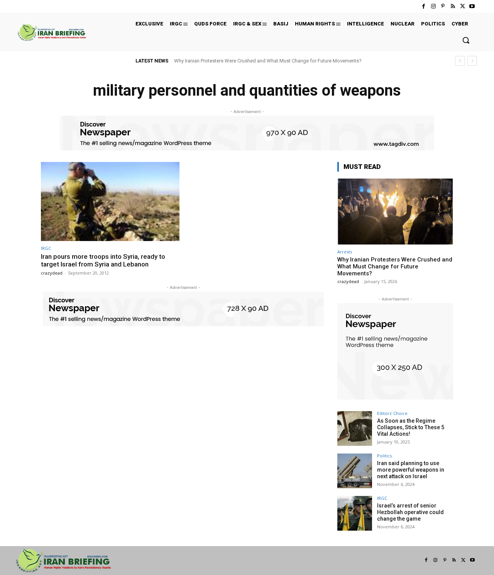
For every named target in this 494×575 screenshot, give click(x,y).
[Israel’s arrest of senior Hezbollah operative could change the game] (354, 513)
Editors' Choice (392, 413)
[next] (472, 61)
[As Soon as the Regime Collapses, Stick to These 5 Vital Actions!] (354, 428)
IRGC (46, 248)
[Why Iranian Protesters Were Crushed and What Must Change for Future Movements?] (395, 212)
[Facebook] (423, 6)
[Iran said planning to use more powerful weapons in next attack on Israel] (354, 471)
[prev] (460, 61)
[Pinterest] (443, 6)
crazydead (52, 273)
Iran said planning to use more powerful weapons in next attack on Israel (410, 469)
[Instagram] (433, 6)
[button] (466, 40)
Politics (384, 456)
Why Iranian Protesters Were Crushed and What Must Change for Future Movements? (268, 61)
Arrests (344, 252)
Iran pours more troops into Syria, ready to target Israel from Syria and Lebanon (103, 260)
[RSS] (452, 6)
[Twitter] (462, 6)
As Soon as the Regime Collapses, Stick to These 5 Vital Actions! (410, 427)
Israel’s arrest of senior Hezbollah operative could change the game (410, 512)
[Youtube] (472, 6)
